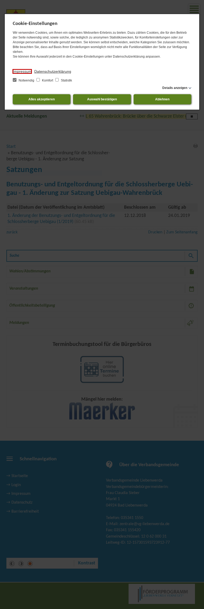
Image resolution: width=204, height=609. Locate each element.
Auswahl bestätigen (102, 99)
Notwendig (26, 80)
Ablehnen (162, 99)
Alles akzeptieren (41, 99)
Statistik (66, 80)
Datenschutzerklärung (52, 71)
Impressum (22, 71)
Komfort (47, 80)
